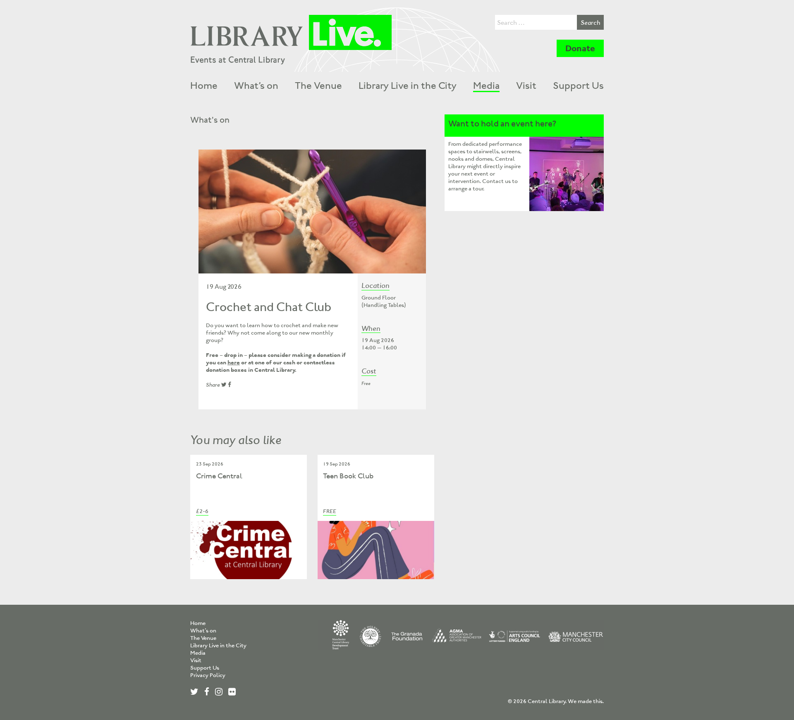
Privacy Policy (207, 675)
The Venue (318, 85)
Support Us (578, 85)
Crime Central (219, 475)
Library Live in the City (408, 85)
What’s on (256, 85)
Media (486, 85)
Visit (526, 85)
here (233, 362)
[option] (312, 211)
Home (204, 85)
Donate (580, 48)
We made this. (586, 701)
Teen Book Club (348, 475)
